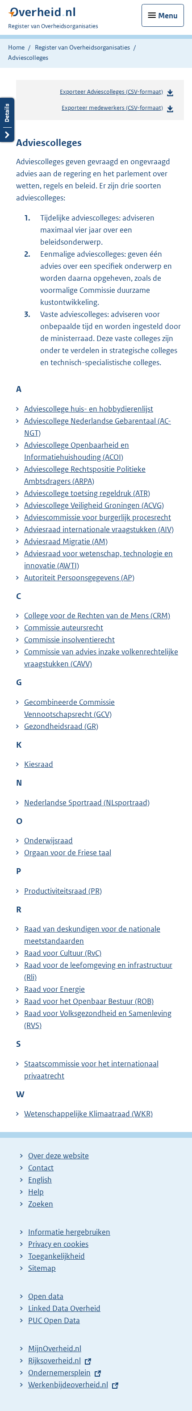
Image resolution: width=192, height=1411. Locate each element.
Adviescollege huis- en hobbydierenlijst (88, 409)
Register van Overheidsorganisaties (82, 47)
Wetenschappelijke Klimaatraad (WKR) (88, 1114)
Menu (168, 16)
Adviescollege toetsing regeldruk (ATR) (87, 493)
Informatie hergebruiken (69, 1232)
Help (36, 1192)
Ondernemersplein (59, 1373)
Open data (45, 1296)
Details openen (7, 120)
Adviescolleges (28, 58)
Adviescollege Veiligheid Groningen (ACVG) (94, 505)
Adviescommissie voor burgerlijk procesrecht (97, 517)
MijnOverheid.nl (54, 1348)
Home (16, 47)
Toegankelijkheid (56, 1256)
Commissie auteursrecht (63, 628)
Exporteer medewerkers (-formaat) (112, 108)
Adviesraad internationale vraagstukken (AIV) (99, 529)
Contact (41, 1168)
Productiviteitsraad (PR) (63, 891)
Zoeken (40, 1204)
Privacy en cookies (58, 1244)
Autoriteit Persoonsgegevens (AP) (79, 578)
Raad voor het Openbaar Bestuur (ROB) (89, 1001)
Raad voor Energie (54, 989)
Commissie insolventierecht (69, 640)
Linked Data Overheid (64, 1308)
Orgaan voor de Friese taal (67, 852)
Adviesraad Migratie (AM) (66, 541)
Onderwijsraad (48, 840)
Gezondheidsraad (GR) (61, 726)
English (40, 1180)
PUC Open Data (54, 1320)
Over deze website (58, 1156)
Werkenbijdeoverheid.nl (68, 1385)
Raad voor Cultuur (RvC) (62, 953)
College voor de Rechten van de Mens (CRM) (97, 615)
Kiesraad (38, 764)
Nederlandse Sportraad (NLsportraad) (87, 802)
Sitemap (42, 1268)
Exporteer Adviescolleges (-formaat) (111, 92)
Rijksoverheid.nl (54, 1360)
